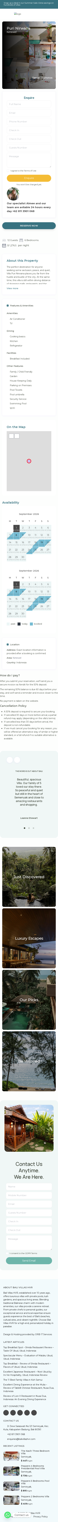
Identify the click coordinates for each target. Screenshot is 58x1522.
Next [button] (17, 760)
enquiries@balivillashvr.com (21, 1439)
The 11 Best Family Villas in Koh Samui (22, 1379)
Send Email (29, 1260)
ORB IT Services (43, 1334)
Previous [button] (10, 760)
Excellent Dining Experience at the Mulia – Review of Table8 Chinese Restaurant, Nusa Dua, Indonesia (28, 1388)
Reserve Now (29, 225)
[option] (29, 794)
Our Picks (29, 999)
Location (14, 644)
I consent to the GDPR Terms (23, 1253)
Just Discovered (29, 876)
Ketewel (12, 32)
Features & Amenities (21, 305)
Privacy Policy (40, 1516)
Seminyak (26, 1456)
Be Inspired (29, 1061)
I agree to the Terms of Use (23, 170)
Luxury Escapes (29, 938)
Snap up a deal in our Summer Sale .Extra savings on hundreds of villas (29, 4)
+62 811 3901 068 (16, 1434)
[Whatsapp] (7, 1515)
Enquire (29, 178)
